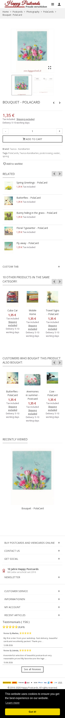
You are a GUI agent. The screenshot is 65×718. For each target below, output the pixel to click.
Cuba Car (12, 310)
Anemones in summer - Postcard (32, 395)
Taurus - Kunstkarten (20, 148)
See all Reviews (32, 669)
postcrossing (46, 153)
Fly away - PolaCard (27, 243)
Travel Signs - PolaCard (52, 312)
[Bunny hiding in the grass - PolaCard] (9, 217)
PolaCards (13, 153)
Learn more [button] (13, 702)
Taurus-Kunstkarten (29, 153)
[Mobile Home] (32, 298)
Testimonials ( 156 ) (16, 622)
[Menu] (52, 4)
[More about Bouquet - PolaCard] (32, 476)
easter (57, 153)
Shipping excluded (25, 119)
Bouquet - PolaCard (32, 508)
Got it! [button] (32, 711)
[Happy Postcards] (26, 4)
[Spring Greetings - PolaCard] (9, 187)
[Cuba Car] (12, 298)
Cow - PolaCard (52, 393)
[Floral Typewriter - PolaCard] (9, 232)
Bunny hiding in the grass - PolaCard (36, 212)
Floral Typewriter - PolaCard (32, 228)
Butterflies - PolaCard (28, 197)
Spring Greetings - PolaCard (31, 182)
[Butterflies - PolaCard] (9, 202)
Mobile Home (32, 312)
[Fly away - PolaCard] (9, 247)
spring (6, 156)
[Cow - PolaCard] (52, 380)
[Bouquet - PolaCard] (22, 85)
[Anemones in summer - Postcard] (32, 380)
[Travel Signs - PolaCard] (52, 298)
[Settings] (59, 4)
